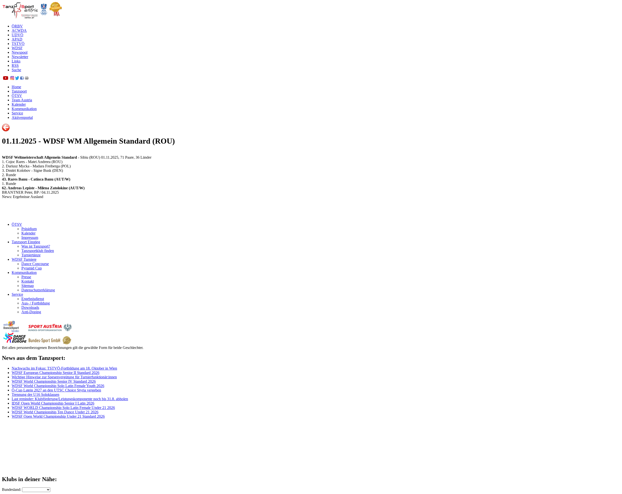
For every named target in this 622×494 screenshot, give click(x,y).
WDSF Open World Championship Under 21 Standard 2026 (58, 416)
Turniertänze (31, 255)
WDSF (17, 48)
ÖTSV (17, 96)
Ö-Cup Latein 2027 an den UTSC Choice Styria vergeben (56, 390)
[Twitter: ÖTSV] (17, 79)
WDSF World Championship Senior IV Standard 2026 (54, 381)
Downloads (30, 307)
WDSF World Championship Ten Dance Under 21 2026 (55, 412)
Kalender (19, 104)
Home (16, 87)
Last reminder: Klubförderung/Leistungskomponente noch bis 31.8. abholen (70, 399)
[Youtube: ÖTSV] (5, 79)
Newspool (19, 52)
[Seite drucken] (27, 79)
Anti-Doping (31, 312)
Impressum (29, 237)
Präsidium (29, 229)
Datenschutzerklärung (38, 290)
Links (16, 61)
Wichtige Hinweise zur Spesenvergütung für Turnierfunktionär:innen (64, 377)
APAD (17, 39)
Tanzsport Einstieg (26, 242)
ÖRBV (17, 26)
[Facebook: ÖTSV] (22, 79)
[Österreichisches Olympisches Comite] (43, 18)
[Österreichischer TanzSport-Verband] (20, 18)
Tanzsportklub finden (37, 251)
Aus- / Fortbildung (35, 303)
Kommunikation (24, 109)
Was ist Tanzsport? (35, 246)
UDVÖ (17, 35)
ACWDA (19, 30)
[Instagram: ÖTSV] (12, 79)
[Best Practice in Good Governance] (55, 18)
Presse (26, 277)
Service (17, 113)
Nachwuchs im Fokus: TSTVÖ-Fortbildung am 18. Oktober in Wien (64, 368)
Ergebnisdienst (32, 299)
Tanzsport (19, 91)
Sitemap (27, 286)
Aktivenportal (22, 117)
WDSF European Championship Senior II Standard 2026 (55, 373)
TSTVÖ (18, 44)
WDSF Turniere (24, 259)
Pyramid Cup (31, 268)
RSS (15, 65)
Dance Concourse (35, 264)
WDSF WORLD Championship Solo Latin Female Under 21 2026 (63, 408)
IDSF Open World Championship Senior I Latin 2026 (53, 403)
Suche (16, 70)
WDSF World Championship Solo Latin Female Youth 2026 (58, 386)
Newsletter (20, 57)
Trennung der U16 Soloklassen (35, 394)
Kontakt (27, 281)
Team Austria (22, 100)
